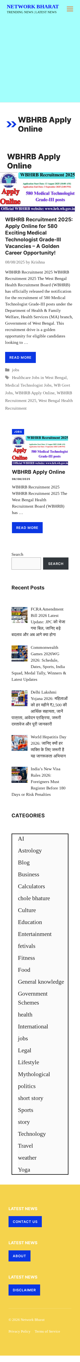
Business (28, 874)
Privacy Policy (20, 1331)
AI (21, 838)
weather (27, 1157)
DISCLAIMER (24, 1290)
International (33, 1026)
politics (27, 1086)
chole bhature (34, 898)
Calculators (31, 886)
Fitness (26, 958)
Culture (27, 910)
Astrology (30, 850)
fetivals (26, 946)
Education (30, 922)
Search (17, 554)
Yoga (24, 1169)
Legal (24, 1050)
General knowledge (41, 981)
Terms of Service (47, 1331)
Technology (32, 1133)
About (19, 1256)
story (24, 1122)
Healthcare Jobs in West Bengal (39, 377)
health (25, 1014)
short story (30, 1098)
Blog (24, 862)
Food (24, 969)
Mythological (34, 1074)
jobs (15, 369)
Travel (25, 1145)
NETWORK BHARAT (33, 6)
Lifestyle (28, 1062)
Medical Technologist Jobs (28, 385)
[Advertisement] (40, 60)
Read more (20, 357)
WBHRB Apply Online (35, 392)
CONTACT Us (25, 1221)
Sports (25, 1110)
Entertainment (35, 934)
